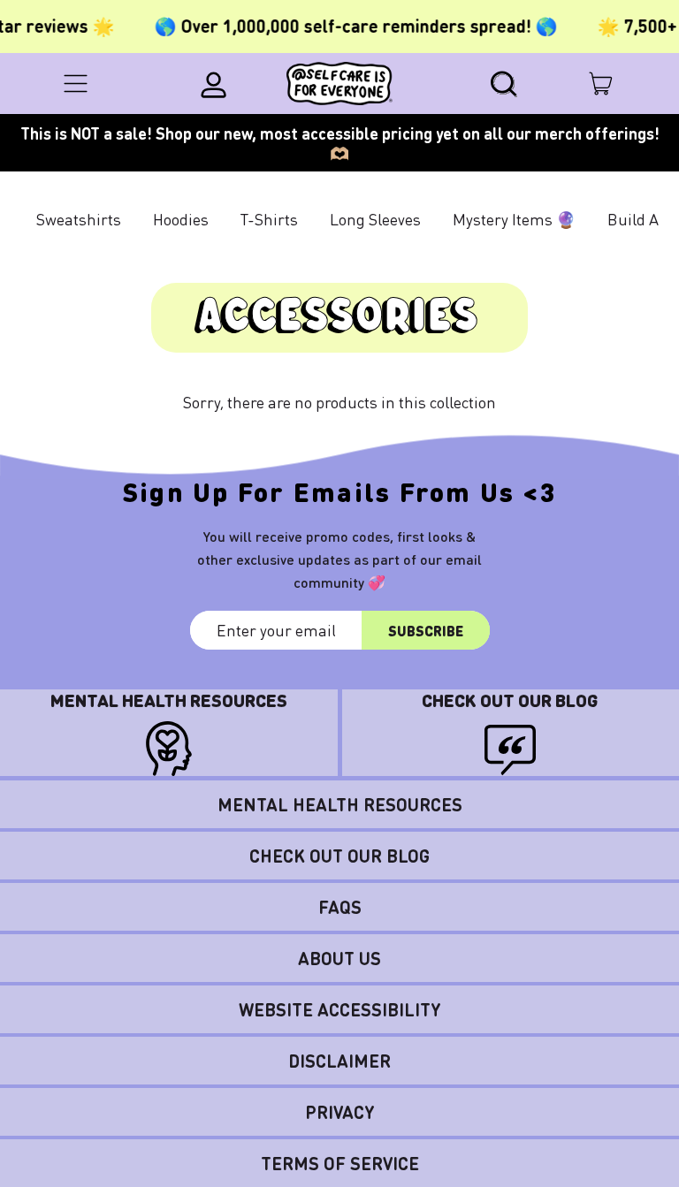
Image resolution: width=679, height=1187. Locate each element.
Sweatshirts (78, 219)
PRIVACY (340, 1111)
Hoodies (181, 219)
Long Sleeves (375, 219)
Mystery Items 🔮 (514, 219)
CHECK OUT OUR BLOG (339, 855)
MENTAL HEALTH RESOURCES (339, 804)
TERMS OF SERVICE (340, 1163)
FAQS (340, 906)
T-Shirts (269, 219)
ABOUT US (339, 958)
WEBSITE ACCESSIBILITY (340, 1009)
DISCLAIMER (339, 1060)
